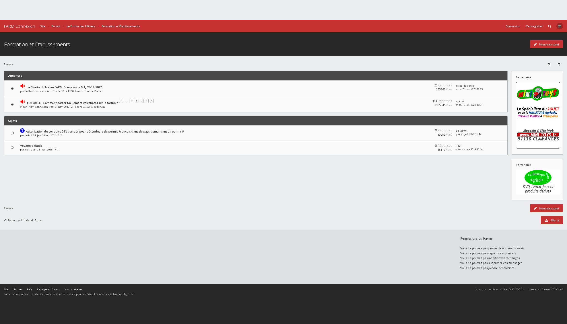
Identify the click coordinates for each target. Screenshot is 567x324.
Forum (56, 26)
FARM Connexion (19, 26)
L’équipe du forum (48, 289)
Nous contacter (74, 289)
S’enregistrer (534, 26)
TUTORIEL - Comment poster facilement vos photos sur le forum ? (72, 103)
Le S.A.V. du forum (94, 106)
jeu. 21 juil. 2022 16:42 (468, 134)
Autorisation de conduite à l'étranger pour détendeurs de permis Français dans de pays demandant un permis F (105, 131)
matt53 (460, 101)
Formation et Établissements (121, 26)
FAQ (29, 289)
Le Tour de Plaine (91, 91)
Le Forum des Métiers (81, 26)
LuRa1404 (30, 135)
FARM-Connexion (35, 91)
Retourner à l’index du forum (25, 220)
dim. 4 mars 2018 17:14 (469, 149)
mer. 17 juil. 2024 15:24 (469, 104)
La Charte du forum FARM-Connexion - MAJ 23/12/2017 (64, 87)
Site (42, 26)
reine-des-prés (465, 85)
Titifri (28, 149)
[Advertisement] (283, 10)
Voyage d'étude (31, 146)
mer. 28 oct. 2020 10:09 (469, 89)
